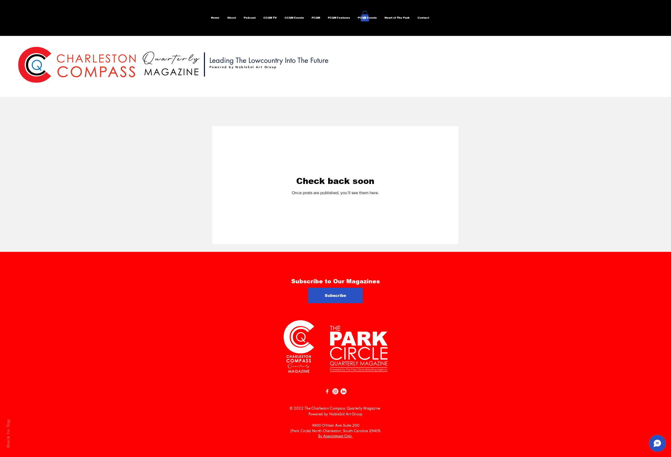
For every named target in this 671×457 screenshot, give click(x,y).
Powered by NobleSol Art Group (335, 413)
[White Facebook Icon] (327, 391)
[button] (249, 18)
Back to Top (8, 433)
